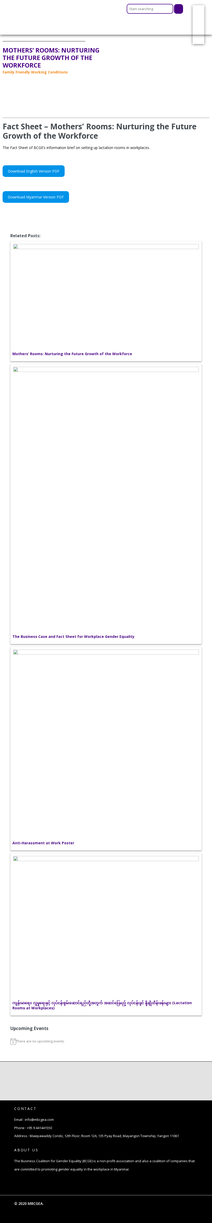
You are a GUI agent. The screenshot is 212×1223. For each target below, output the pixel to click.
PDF (33, 171)
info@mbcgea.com (39, 1119)
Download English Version (29, 171)
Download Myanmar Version (32, 197)
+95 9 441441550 (39, 1127)
